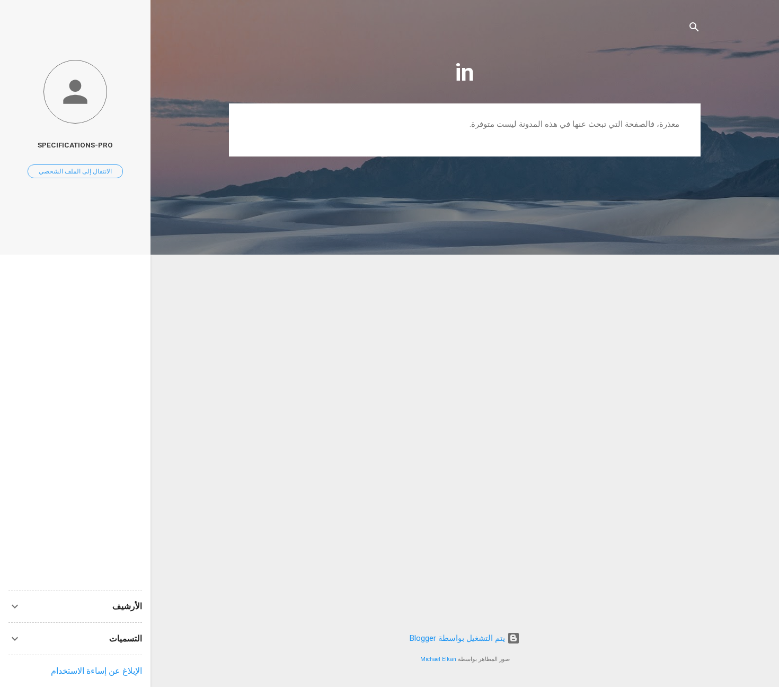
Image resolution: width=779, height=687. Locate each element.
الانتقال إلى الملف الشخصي (75, 171)
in (464, 72)
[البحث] (694, 29)
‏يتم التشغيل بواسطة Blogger (458, 638)
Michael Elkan (438, 659)
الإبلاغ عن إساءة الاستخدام (96, 671)
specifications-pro (75, 145)
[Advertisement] (75, 422)
